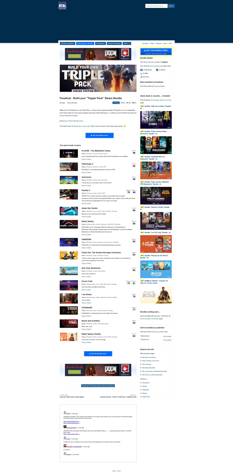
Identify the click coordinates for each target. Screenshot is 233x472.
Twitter (152, 43)
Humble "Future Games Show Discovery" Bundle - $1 (153, 132)
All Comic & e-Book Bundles (152, 374)
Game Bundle (149, 62)
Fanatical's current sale (82, 126)
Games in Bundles (114, 43)
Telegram (159, 43)
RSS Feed (146, 396)
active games (154, 66)
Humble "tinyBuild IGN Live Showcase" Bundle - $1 (152, 158)
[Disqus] (98, 433)
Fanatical (157, 86)
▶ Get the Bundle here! (99, 135)
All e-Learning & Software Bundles (154, 371)
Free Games (100, 43)
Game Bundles (72, 103)
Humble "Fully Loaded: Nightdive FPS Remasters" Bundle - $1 (154, 183)
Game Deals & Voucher (85, 43)
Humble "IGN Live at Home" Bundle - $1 (156, 107)
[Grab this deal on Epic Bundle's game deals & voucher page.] (156, 120)
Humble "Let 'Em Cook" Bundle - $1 (158, 232)
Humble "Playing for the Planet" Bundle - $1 (154, 256)
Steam (165, 43)
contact (114, 471)
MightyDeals (156, 336)
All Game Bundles (148, 367)
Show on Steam (86, 159)
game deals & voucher (163, 100)
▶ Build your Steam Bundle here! (71, 121)
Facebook (145, 43)
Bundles (62, 103)
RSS (170, 43)
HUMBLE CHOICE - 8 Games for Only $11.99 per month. (154, 282)
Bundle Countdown (67, 43)
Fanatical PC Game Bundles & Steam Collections (98, 386)
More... (126, 43)
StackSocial (156, 339)
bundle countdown (152, 318)
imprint (119, 471)
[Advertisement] (116, 24)
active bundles (158, 331)
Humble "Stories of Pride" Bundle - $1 (155, 208)
